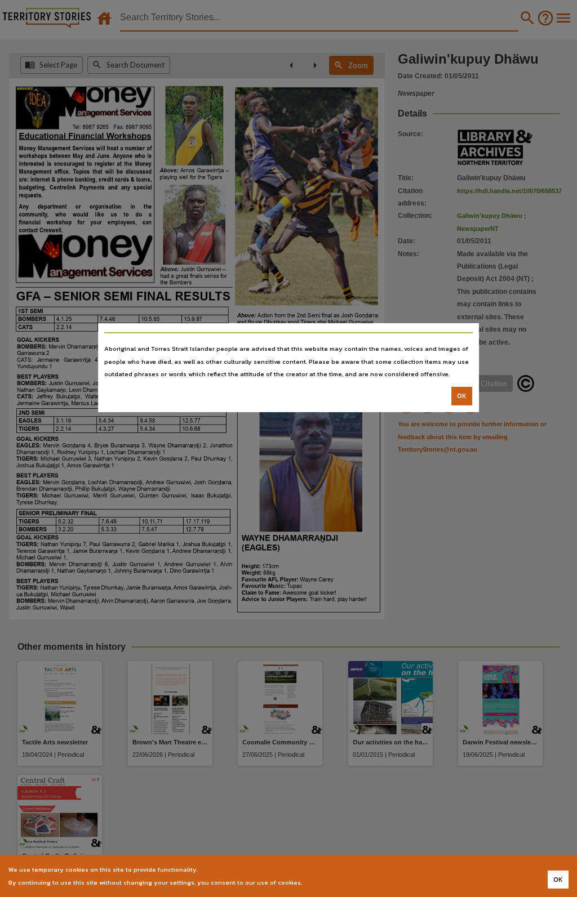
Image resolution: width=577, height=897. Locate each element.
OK (462, 396)
